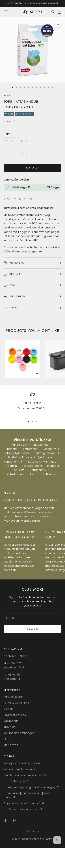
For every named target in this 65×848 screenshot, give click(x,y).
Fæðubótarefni (32, 466)
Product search (13, 697)
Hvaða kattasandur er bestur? (23, 809)
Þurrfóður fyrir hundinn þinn (21, 769)
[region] (32, 404)
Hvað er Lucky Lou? (16, 781)
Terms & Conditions (16, 703)
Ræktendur (11, 721)
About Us (9, 727)
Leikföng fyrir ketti (45, 453)
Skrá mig (32, 629)
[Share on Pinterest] (25, 198)
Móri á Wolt (11, 745)
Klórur (33, 474)
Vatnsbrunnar (16, 474)
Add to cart (32, 167)
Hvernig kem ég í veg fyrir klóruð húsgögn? (31, 787)
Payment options (15, 715)
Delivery (9, 709)
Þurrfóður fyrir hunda (39, 457)
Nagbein (11, 466)
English (31, 831)
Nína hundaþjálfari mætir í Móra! (25, 775)
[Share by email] (30, 198)
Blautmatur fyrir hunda (41, 461)
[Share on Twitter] (20, 198)
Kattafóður (30, 449)
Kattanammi (38, 470)
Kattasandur (40, 445)
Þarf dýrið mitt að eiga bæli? (22, 763)
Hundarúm (49, 449)
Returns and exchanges (19, 733)
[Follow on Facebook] (5, 820)
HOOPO (8, 95)
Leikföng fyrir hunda (16, 453)
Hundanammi (13, 461)
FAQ (6, 739)
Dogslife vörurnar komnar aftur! (24, 803)
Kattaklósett (50, 474)
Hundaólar (11, 449)
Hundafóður (19, 445)
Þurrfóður (14, 457)
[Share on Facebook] (15, 198)
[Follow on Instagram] (15, 820)
